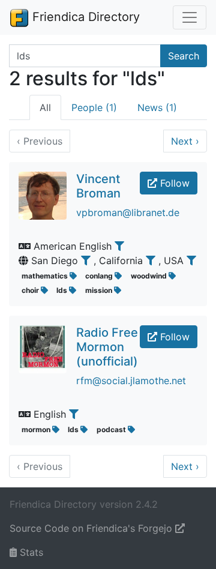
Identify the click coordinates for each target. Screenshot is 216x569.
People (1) (94, 107)
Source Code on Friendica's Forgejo (92, 528)
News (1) (157, 107)
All (45, 107)
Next (185, 141)
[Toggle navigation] (189, 17)
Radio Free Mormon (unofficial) (107, 347)
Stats (30, 552)
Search (183, 56)
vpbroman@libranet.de (127, 212)
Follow (173, 183)
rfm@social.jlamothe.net (131, 381)
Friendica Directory (84, 17)
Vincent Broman (98, 186)
